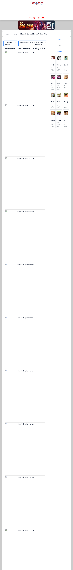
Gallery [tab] (59, 45)
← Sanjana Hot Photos (10, 43)
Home (7, 34)
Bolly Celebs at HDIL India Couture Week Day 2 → (33, 43)
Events (14, 34)
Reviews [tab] (59, 51)
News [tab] (59, 39)
